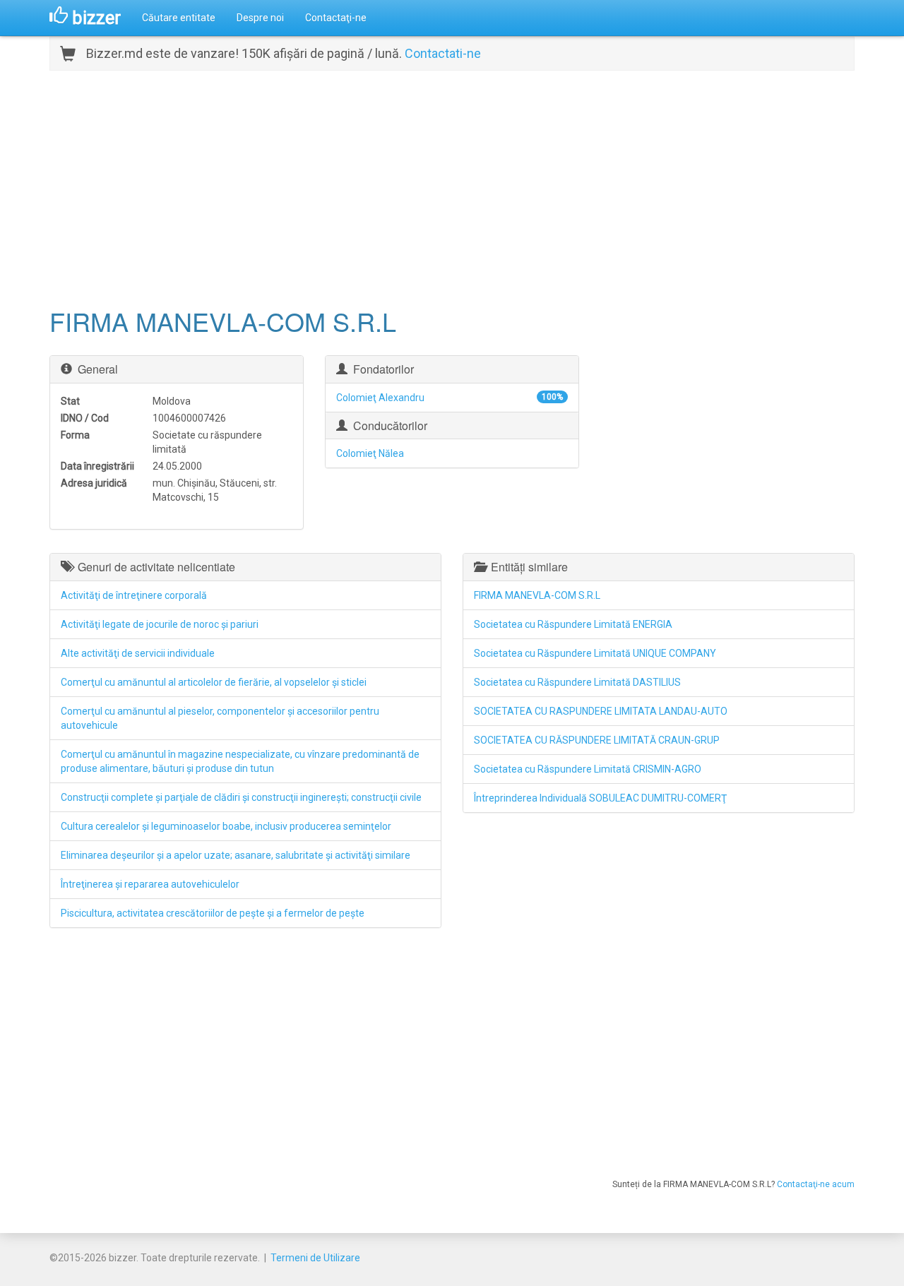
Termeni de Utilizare (315, 1257)
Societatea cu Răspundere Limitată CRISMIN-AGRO (587, 769)
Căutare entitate (178, 17)
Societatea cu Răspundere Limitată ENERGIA (573, 624)
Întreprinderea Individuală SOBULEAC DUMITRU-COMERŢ (600, 798)
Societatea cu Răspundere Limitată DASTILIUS (577, 682)
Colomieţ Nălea (370, 453)
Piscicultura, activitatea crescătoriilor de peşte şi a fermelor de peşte (212, 913)
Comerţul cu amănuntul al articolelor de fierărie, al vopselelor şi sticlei (214, 682)
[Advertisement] (452, 187)
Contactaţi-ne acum (816, 1184)
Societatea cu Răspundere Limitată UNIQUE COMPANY (595, 653)
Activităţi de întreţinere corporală (134, 595)
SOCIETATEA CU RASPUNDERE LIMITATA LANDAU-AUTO (600, 711)
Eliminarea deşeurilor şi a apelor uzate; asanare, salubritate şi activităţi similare (235, 855)
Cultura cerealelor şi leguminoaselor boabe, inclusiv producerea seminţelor (226, 826)
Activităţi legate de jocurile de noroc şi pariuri (159, 624)
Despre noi (260, 17)
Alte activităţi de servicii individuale (138, 653)
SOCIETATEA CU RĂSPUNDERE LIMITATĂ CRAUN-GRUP (597, 740)
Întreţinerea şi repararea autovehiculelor (150, 884)
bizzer (94, 17)
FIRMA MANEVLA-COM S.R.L (537, 595)
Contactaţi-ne (336, 17)
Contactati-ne (443, 53)
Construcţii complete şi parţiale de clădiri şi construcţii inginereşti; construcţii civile (241, 797)
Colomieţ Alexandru (380, 397)
